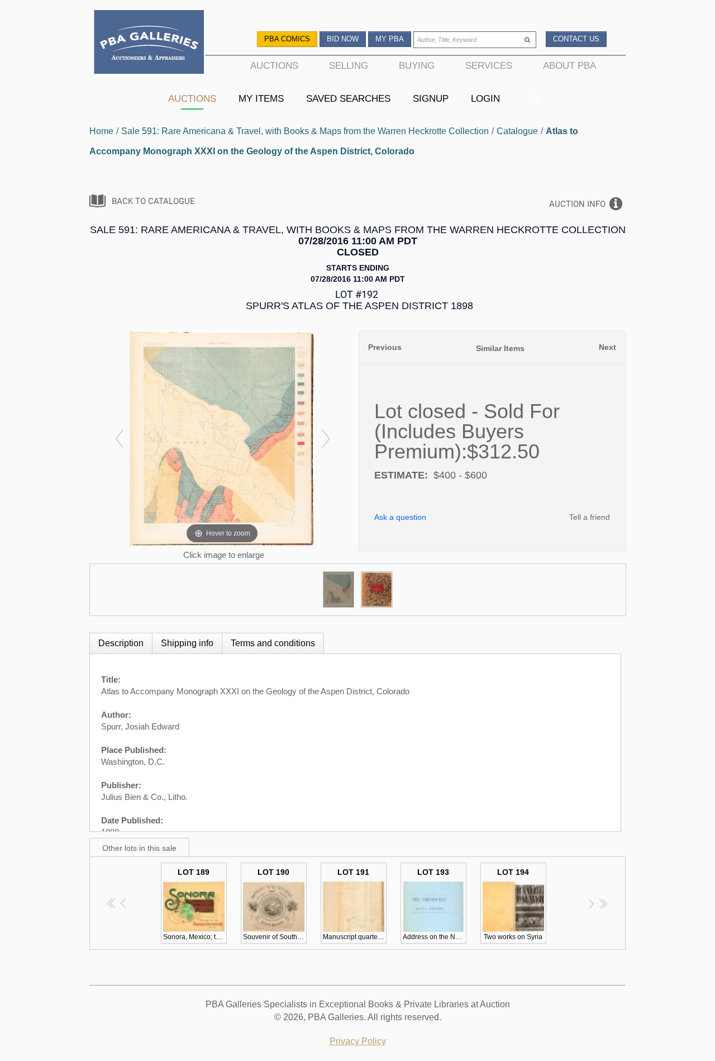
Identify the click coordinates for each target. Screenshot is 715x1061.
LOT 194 (513, 904)
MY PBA (389, 39)
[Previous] (118, 438)
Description (121, 643)
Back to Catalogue (153, 201)
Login (485, 98)
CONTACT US (576, 39)
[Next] (325, 438)
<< (112, 903)
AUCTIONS (274, 65)
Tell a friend (589, 517)
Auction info (577, 204)
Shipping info (187, 643)
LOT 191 (355, 904)
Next (607, 347)
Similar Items (500, 348)
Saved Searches (348, 98)
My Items (261, 98)
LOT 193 (434, 904)
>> (603, 903)
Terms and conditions (273, 643)
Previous (385, 347)
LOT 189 (195, 904)
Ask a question (400, 517)
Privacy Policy (358, 1041)
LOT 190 (275, 904)
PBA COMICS (287, 39)
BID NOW (343, 39)
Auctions (192, 98)
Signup (431, 98)
